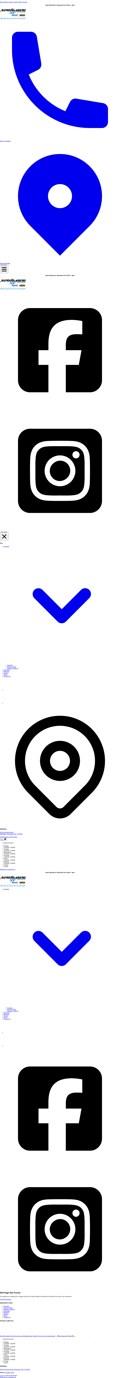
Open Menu (4, 265)
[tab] (62, 843)
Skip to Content (13, 2)
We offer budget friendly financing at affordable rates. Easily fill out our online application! (27, 1336)
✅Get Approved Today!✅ (65, 1336)
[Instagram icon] (60, 530)
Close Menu (4, 532)
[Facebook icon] (60, 410)
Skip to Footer (22, 2)
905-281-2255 (9, 1372)
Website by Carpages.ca (7, 869)
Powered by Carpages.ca (8, 1377)
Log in (2, 1375)
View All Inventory (5, 1299)
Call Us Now (13, 837)
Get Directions (4, 837)
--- (56, 1336)
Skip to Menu (4, 2)
